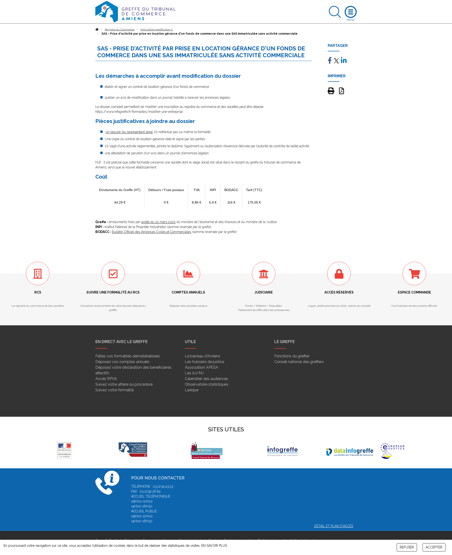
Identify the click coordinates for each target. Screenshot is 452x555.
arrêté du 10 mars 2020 (158, 222)
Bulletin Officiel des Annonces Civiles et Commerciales (151, 232)
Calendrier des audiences (206, 378)
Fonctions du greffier (292, 356)
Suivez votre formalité (114, 390)
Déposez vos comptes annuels (122, 361)
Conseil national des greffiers (299, 361)
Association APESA (201, 367)
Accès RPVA (106, 378)
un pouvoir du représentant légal (129, 132)
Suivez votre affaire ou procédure (124, 384)
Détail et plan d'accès (333, 526)
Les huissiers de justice (204, 361)
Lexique (191, 390)
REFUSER (407, 547)
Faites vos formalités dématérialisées (127, 356)
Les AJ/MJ (194, 373)
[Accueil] (97, 29)
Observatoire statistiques (206, 384)
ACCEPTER (434, 547)
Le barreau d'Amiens (202, 356)
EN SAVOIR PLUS (214, 545)
